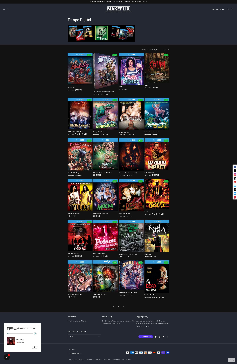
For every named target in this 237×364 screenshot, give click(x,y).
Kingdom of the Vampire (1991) (102, 172)
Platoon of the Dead (73, 253)
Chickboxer (122, 87)
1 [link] (113, 307)
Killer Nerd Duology (73, 173)
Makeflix (74, 359)
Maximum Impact (149, 172)
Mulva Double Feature (74, 213)
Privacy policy (98, 359)
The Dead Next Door (150, 295)
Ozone (146, 211)
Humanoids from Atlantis (152, 132)
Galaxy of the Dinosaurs (100, 132)
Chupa (146, 85)
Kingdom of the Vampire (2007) (128, 173)
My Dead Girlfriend (124, 213)
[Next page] (123, 307)
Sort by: (144, 50)
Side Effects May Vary (99, 294)
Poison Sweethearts (99, 253)
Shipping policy (116, 359)
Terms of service (107, 359)
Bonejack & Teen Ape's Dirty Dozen (103, 91)
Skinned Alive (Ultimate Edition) (128, 292)
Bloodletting (71, 87)
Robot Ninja (148, 254)
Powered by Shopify (80, 359)
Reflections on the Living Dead (128, 254)
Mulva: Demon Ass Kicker (100, 213)
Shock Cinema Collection (75, 294)
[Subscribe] (99, 336)
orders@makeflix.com (79, 321)
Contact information (126, 359)
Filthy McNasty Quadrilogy (75, 131)
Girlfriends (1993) (124, 132)
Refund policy (90, 359)
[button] (4, 9)
